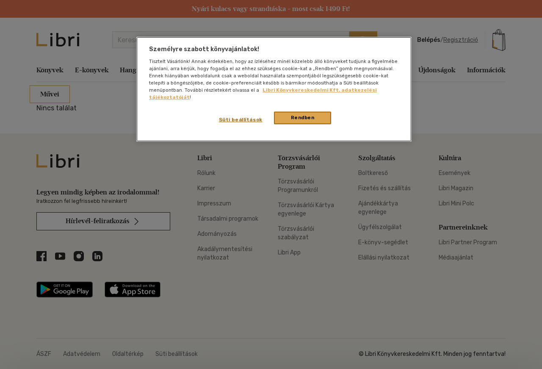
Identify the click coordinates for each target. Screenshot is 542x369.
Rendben (303, 117)
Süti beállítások (241, 120)
